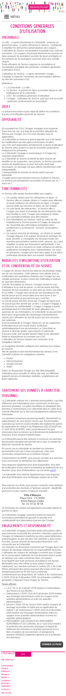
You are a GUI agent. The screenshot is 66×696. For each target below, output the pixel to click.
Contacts (5, 689)
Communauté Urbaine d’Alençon (7, 668)
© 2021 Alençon (8, 653)
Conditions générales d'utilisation (6, 683)
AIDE (23, 654)
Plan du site (6, 693)
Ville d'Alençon (7, 660)
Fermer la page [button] (51, 644)
